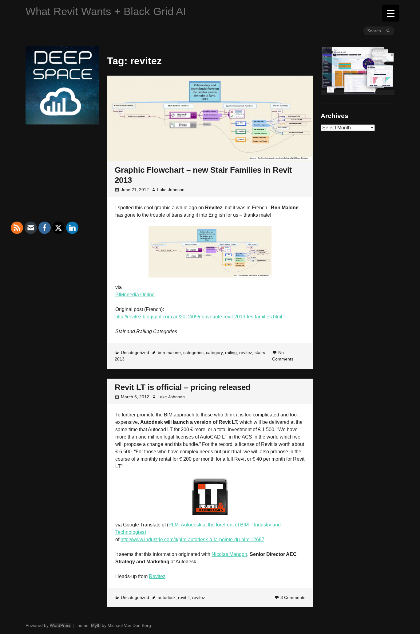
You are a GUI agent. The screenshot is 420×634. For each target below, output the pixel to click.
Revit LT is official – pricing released (183, 387)
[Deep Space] (62, 122)
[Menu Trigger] (390, 13)
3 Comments (292, 597)
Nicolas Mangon (229, 554)
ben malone (169, 352)
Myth (96, 625)
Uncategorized (135, 352)
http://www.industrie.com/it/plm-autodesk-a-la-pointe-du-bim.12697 (192, 539)
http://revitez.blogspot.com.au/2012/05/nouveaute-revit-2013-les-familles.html (198, 316)
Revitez (157, 576)
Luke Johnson (170, 189)
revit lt (184, 597)
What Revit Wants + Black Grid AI (106, 11)
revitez (245, 352)
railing (231, 352)
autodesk (167, 597)
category (214, 352)
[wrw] (357, 92)
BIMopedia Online (135, 294)
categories (193, 352)
